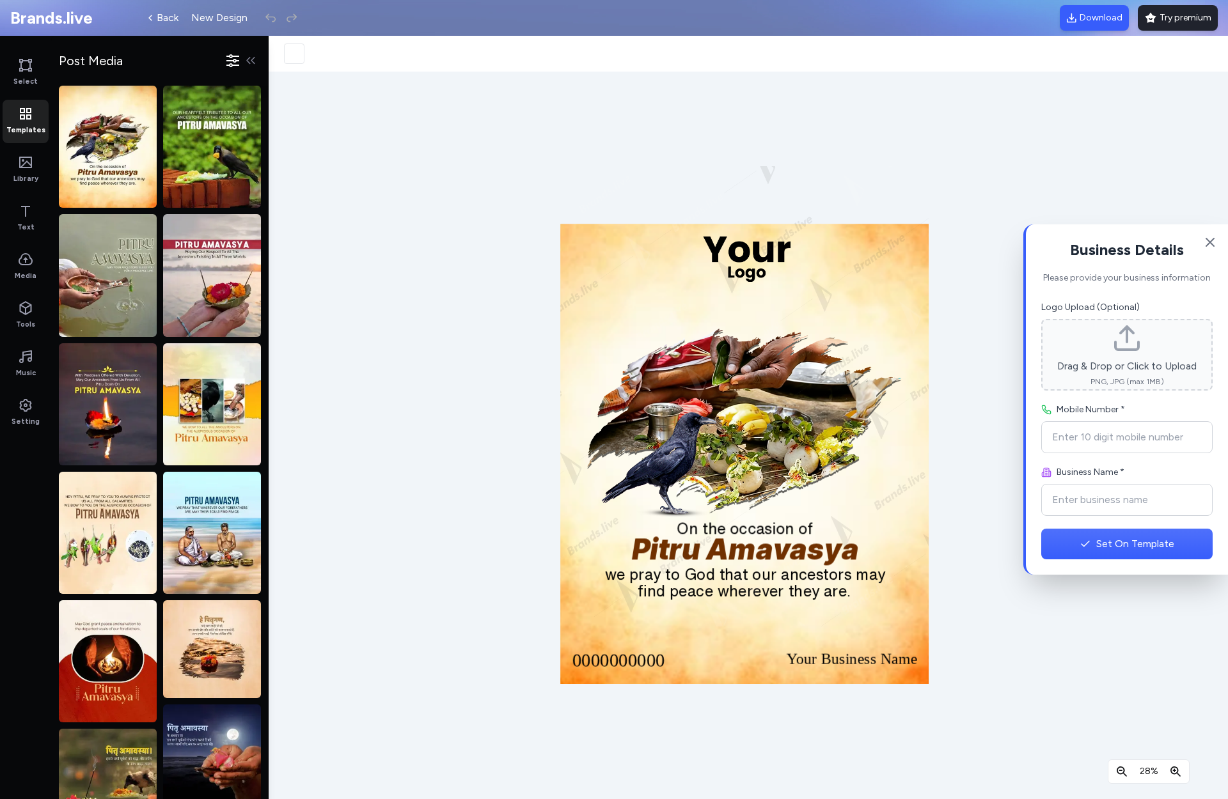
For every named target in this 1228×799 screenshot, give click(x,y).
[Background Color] (294, 53)
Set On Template (1135, 544)
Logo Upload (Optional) (1090, 307)
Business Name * (1090, 472)
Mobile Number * (1091, 409)
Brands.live (51, 18)
